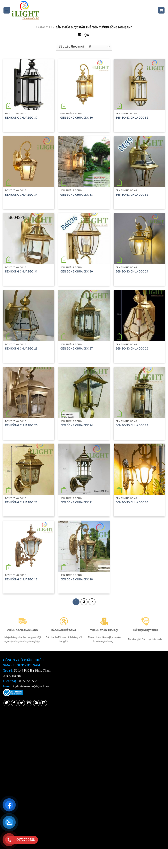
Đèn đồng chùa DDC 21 (76, 502)
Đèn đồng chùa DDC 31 (21, 271)
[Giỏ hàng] (161, 10)
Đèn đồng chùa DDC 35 (132, 117)
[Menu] (6, 10)
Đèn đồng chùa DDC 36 (76, 117)
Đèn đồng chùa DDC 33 (76, 194)
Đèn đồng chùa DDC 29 (132, 271)
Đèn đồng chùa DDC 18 (76, 579)
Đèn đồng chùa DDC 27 (76, 348)
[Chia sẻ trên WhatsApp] (6, 703)
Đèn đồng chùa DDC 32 (132, 194)
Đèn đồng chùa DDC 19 (21, 579)
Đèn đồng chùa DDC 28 (21, 348)
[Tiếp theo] (92, 601)
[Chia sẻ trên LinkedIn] (43, 703)
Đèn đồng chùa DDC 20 (132, 502)
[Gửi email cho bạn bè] (29, 703)
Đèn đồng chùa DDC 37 (21, 117)
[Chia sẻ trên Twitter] (21, 703)
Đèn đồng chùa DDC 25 (21, 425)
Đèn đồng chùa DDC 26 (132, 348)
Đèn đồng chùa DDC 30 (76, 271)
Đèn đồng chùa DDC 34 (21, 194)
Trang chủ (44, 27)
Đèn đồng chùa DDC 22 (21, 502)
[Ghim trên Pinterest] (36, 703)
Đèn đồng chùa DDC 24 (76, 425)
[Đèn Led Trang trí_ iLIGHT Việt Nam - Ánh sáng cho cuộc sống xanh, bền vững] (80, 10)
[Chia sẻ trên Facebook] (14, 703)
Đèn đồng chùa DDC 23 (132, 425)
